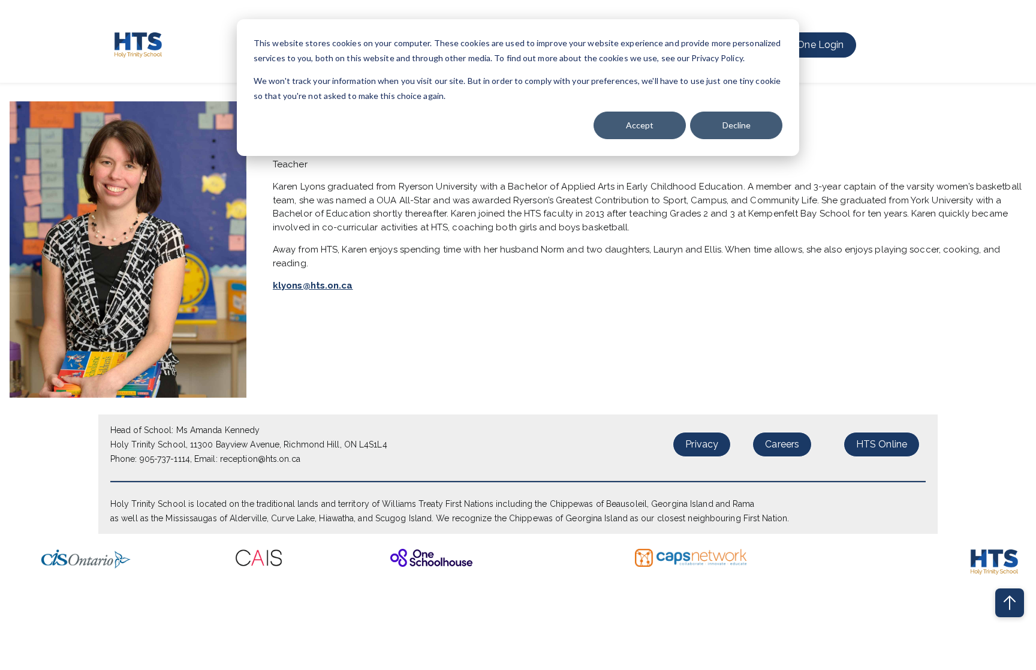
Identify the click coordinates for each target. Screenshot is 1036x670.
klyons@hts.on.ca (313, 285)
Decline (736, 125)
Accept (639, 125)
